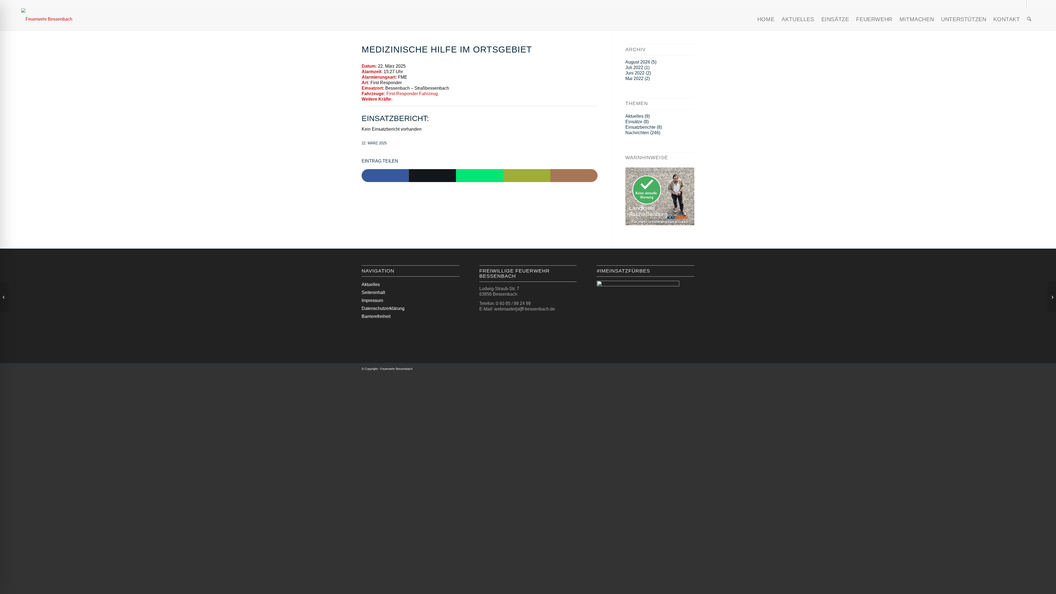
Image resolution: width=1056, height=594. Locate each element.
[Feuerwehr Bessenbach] (46, 19)
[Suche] (1029, 19)
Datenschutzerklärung (383, 308)
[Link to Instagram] (574, 175)
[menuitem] (766, 19)
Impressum (372, 300)
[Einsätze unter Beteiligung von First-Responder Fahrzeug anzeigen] (440, 94)
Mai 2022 (634, 78)
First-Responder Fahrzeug (412, 93)
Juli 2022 (634, 67)
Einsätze (633, 121)
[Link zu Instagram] (1022, 4)
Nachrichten (637, 132)
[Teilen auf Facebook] (385, 175)
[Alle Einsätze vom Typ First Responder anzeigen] (404, 83)
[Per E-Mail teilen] (527, 175)
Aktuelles (634, 116)
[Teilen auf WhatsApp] (479, 175)
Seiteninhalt (373, 292)
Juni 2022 (635, 73)
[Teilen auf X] (432, 175)
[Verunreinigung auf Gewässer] (4, 297)
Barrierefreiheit (376, 316)
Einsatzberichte (640, 127)
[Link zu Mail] (1031, 4)
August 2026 (637, 62)
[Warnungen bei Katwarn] (659, 223)
